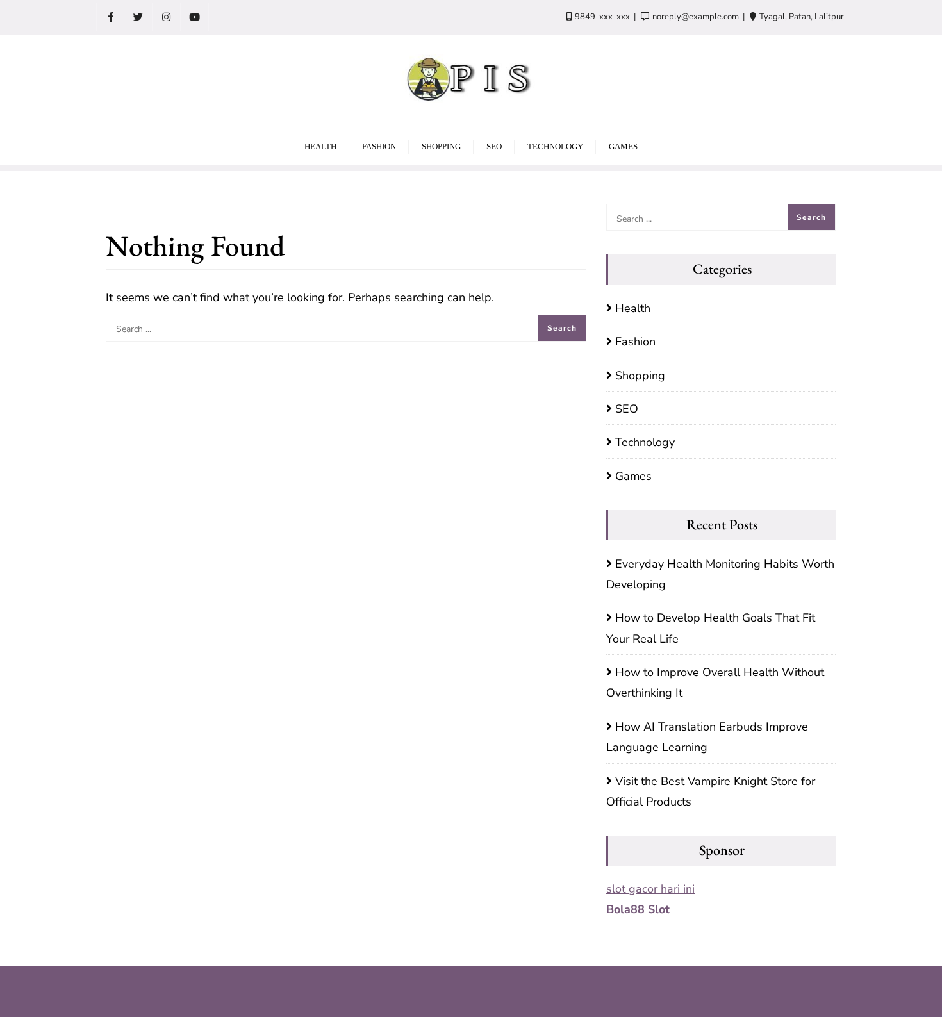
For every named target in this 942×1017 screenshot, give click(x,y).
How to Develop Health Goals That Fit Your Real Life (710, 628)
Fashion (635, 341)
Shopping (640, 375)
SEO (626, 409)
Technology (645, 442)
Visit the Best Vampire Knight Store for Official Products (710, 791)
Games (633, 476)
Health (632, 308)
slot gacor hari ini (650, 889)
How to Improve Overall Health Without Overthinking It (715, 682)
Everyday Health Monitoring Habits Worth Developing (720, 574)
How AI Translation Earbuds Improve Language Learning (707, 737)
